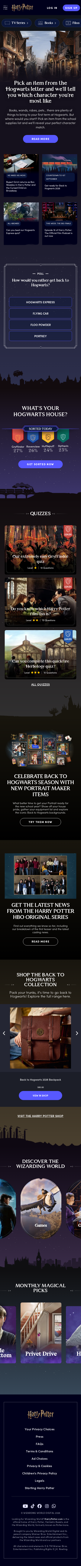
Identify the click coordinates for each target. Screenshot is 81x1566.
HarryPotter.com (53, 1518)
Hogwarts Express (40, 302)
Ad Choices (39, 1458)
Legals (39, 1480)
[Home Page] (22, 8)
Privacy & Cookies (39, 1466)
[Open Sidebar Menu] (5, 7)
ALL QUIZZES (40, 684)
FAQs (39, 1444)
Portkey (40, 336)
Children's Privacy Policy (39, 1473)
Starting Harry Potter (39, 1488)
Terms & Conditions (39, 1451)
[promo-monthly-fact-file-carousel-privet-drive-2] (41, 1332)
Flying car (40, 313)
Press (39, 1436)
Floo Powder (41, 325)
